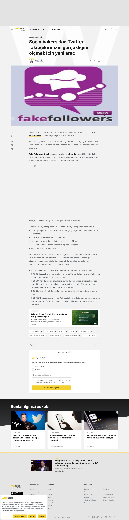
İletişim (86, 503)
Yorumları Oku (64, 352)
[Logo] (20, 29)
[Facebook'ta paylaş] (12, 141)
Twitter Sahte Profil (89, 335)
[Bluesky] (106, 517)
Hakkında (87, 489)
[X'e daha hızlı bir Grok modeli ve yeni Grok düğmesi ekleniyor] (101, 420)
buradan (73, 154)
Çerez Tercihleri (108, 494)
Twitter (72, 331)
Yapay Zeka (90, 432)
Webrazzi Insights (35, 492)
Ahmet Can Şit (59, 471)
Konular (46, 29)
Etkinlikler (56, 29)
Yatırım (50, 505)
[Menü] (12, 30)
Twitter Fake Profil (71, 335)
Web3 (49, 508)
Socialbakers (35, 135)
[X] (89, 517)
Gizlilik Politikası (108, 497)
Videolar (32, 494)
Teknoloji (16, 432)
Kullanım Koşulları (108, 500)
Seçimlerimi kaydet (51, 388)
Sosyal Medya (34, 331)
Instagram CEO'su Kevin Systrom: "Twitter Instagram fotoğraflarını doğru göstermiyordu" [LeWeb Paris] (76, 463)
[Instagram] (101, 517)
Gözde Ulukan (17, 446)
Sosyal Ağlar (49, 331)
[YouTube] (97, 517)
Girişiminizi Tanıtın (90, 500)
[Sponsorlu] (85, 317)
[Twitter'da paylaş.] (12, 145)
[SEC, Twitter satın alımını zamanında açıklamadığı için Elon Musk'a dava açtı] (28, 420)
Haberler (32, 489)
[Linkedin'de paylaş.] (12, 149)
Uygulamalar (34, 37)
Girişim (50, 494)
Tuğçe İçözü (90, 446)
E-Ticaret (51, 492)
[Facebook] (110, 517)
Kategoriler (35, 29)
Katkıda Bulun (88, 494)
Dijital (49, 489)
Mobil (49, 497)
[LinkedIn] (93, 517)
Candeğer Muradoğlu (56, 446)
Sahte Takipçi (54, 335)
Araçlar (61, 331)
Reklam (86, 497)
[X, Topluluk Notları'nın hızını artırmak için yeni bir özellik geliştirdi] (64, 420)
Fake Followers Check (37, 335)
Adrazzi (33, 324)
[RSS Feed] (114, 517)
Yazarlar (87, 492)
